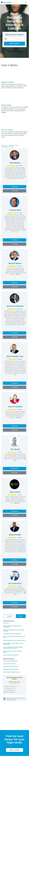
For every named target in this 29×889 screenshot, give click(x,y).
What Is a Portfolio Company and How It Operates (12, 651)
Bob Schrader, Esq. (15, 356)
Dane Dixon (15, 492)
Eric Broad (15, 449)
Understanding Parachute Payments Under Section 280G (13, 644)
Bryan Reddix (15, 535)
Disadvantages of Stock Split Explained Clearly (14, 640)
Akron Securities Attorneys (9, 663)
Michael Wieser (15, 263)
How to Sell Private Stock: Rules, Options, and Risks (14, 637)
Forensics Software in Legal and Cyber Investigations (12, 626)
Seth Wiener (15, 163)
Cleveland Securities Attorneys (10, 661)
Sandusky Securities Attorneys (10, 666)
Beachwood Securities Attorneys (10, 669)
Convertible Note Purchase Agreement (12, 633)
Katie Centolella (15, 407)
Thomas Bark (15, 210)
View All (9, 616)
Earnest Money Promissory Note (10, 655)
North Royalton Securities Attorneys (11, 672)
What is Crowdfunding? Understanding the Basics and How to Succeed (13, 648)
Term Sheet (6, 623)
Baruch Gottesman (15, 306)
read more (17, 274)
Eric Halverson (15, 583)
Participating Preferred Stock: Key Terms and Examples (13, 630)
